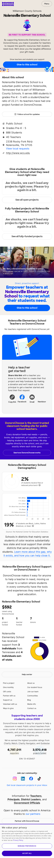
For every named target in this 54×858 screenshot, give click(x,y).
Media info (31, 704)
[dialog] (27, 841)
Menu (46, 4)
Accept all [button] (27, 853)
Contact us (31, 708)
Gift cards (7, 691)
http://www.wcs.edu (18, 153)
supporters (14, 751)
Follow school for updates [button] (28, 114)
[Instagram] (14, 778)
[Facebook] (31, 778)
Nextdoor (42, 402)
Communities (32, 696)
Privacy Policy (18, 840)
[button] (12, 398)
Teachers (35, 795)
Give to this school (27, 64)
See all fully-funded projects (27, 236)
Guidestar (45, 743)
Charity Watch (10, 743)
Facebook (22, 402)
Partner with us (9, 696)
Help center (27, 674)
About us (31, 683)
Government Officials (27, 802)
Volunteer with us (10, 704)
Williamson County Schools (27, 11)
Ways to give (8, 708)
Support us (7, 700)
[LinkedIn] (22, 778)
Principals (14, 799)
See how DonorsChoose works (27, 453)
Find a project (8, 683)
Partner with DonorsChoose (27, 821)
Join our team (32, 691)
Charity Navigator (26, 743)
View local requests (17, 148)
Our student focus (34, 687)
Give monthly (8, 687)
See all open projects (27, 199)
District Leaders (31, 799)
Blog (29, 700)
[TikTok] (39, 778)
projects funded (40, 751)
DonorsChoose (8, 4)
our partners (33, 813)
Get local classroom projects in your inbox (27, 785)
